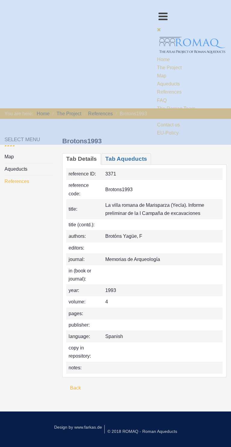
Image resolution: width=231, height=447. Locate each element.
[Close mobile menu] (159, 29)
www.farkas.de (88, 427)
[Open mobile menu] (163, 16)
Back (75, 387)
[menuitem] (163, 59)
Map (9, 156)
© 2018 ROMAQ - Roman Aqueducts (142, 431)
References (17, 181)
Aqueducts (16, 169)
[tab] (81, 159)
